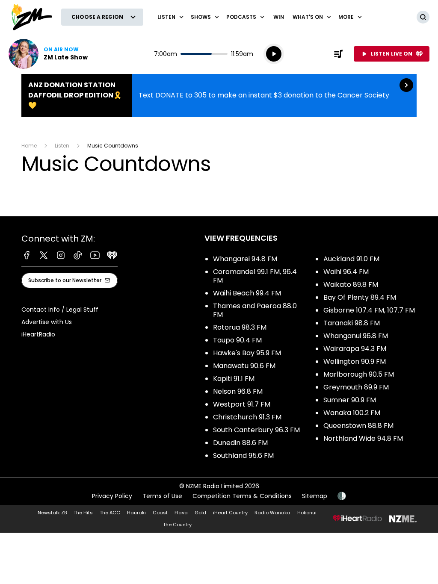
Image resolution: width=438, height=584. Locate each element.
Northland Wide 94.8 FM (363, 438)
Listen (62, 145)
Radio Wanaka (272, 512)
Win (278, 17)
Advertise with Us (46, 322)
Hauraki (136, 512)
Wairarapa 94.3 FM (354, 349)
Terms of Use (162, 496)
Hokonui (307, 512)
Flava (181, 512)
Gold (200, 512)
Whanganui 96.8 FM (355, 336)
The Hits (83, 512)
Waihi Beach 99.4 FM (247, 293)
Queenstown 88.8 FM (358, 426)
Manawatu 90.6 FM (244, 366)
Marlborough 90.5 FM (358, 374)
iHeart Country (230, 512)
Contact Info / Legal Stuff (59, 309)
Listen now (48, 54)
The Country (177, 524)
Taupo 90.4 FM (237, 340)
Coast (160, 512)
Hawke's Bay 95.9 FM (247, 353)
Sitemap (314, 496)
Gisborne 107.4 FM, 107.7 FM (369, 310)
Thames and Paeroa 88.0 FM (255, 310)
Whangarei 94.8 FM (245, 259)
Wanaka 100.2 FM (351, 413)
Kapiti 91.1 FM (234, 378)
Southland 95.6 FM (243, 455)
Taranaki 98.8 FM (351, 323)
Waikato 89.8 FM (350, 284)
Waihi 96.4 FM (346, 272)
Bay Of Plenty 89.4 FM (359, 297)
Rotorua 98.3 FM (239, 327)
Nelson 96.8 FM (238, 391)
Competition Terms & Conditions (242, 496)
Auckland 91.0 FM (351, 259)
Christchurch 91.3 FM (247, 417)
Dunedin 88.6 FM (240, 443)
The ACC (110, 512)
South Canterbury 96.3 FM (256, 430)
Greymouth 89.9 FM (356, 387)
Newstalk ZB (52, 512)
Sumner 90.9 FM (349, 400)
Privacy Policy (112, 496)
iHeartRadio (38, 334)
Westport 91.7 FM (241, 404)
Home (29, 145)
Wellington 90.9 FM (354, 361)
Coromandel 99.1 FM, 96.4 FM (255, 276)
